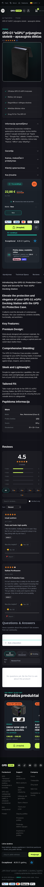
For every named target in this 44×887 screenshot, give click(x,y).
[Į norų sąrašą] (36, 227)
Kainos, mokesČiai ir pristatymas (14, 159)
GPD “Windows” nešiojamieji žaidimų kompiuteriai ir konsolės (7, 781)
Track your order (22, 808)
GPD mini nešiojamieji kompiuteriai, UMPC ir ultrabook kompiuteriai (6, 797)
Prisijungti (35, 854)
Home (33, 776)
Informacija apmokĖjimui (16, 124)
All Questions (9, 654)
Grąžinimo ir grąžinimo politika (20, 833)
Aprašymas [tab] (7, 274)
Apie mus (34, 789)
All (6, 490)
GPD (37, 419)
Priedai (18, 18)
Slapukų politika (21, 814)
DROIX (18, 877)
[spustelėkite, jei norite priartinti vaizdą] (22, 61)
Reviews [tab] (36, 274)
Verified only (35, 501)
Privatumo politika (20, 819)
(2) (17, 40)
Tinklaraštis (35, 780)
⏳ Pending (34, 654)
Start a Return (23, 802)
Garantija (9, 151)
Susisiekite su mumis (35, 794)
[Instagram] (35, 765)
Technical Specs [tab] (22, 274)
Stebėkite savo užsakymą (21, 790)
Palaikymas (24, 3)
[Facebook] (41, 765)
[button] (22, 254)
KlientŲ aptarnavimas (15, 168)
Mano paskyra (21, 783)
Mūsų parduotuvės (20, 777)
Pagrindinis (8, 18)
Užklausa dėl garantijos (22, 797)
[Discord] (19, 765)
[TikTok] (24, 765)
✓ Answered (22, 654)
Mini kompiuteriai (6, 808)
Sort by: (5, 661)
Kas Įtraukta (10, 175)
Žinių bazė (34, 785)
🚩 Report (9, 557)
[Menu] (3, 11)
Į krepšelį (20, 227)
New (13, 213)
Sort (3, 507)
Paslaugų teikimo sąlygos (21, 825)
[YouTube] (30, 765)
